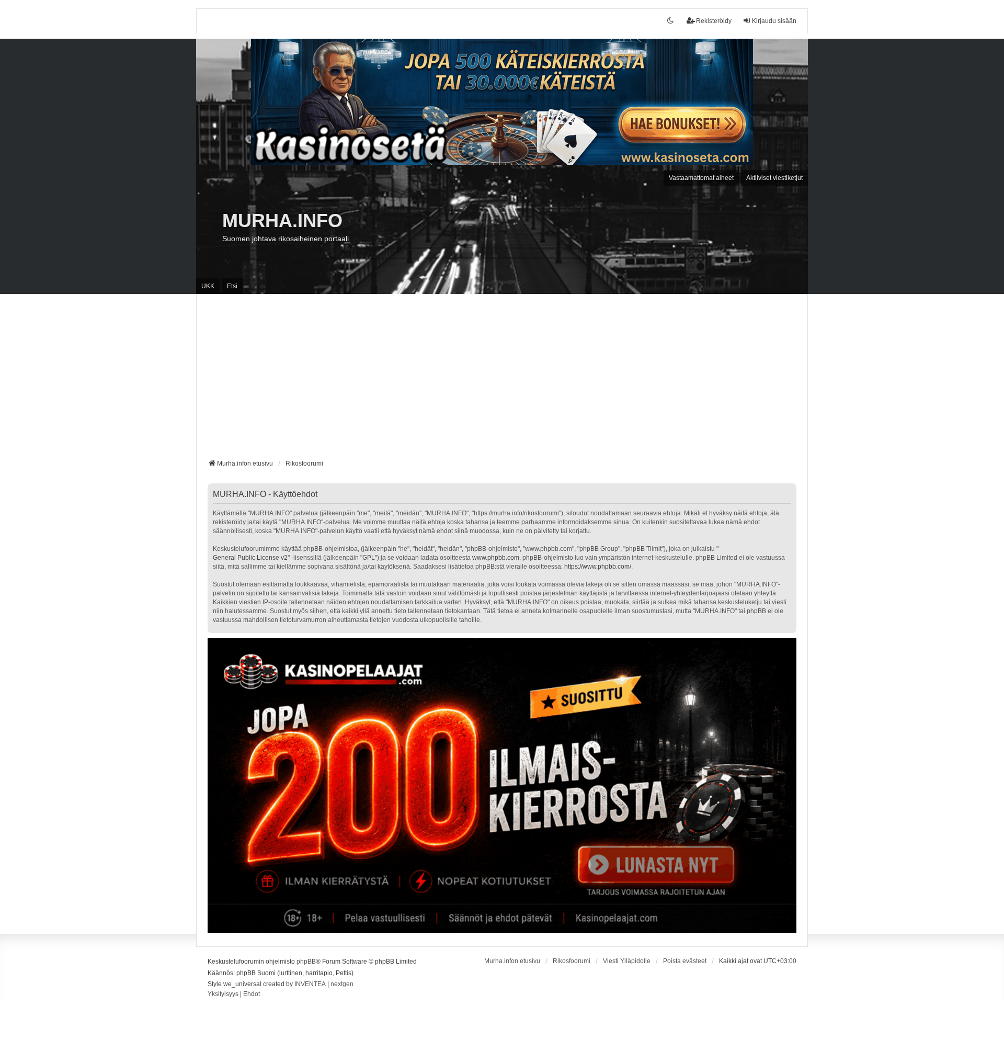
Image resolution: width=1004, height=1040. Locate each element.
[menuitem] (223, 994)
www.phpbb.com (495, 557)
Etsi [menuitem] (232, 286)
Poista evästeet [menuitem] (684, 961)
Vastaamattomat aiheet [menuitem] (701, 178)
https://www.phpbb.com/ (597, 566)
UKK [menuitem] (207, 286)
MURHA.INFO (282, 220)
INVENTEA (310, 984)
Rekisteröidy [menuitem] (714, 21)
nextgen (341, 984)
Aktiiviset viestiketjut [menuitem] (774, 178)
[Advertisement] (502, 380)
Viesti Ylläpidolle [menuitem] (627, 961)
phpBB (306, 961)
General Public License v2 (250, 557)
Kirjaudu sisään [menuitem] (774, 21)
